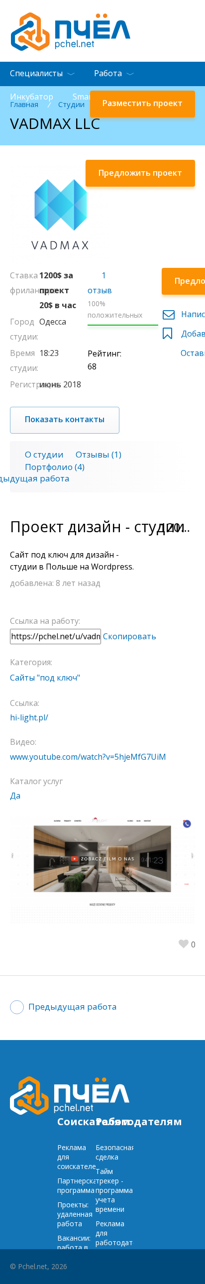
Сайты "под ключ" (45, 677)
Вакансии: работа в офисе (74, 1247)
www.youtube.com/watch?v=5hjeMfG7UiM (88, 756)
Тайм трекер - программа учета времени (114, 1190)
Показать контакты (64, 419)
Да (15, 795)
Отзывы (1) (98, 454)
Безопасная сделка (115, 1152)
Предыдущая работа (72, 1006)
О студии (44, 454)
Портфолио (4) (55, 466)
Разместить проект (142, 103)
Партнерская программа (79, 1185)
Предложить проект (140, 172)
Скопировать (129, 636)
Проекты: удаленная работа (75, 1214)
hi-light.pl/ (29, 717)
